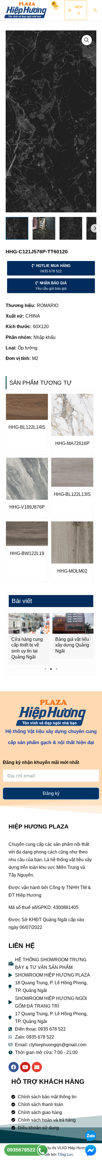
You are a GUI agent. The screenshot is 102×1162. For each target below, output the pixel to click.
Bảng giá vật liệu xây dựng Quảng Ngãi (72, 645)
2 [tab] (51, 668)
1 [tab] (45, 668)
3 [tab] (57, 668)
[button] (15, 638)
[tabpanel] (29, 638)
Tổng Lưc (65, 1154)
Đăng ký (51, 793)
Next (95, 228)
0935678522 (22, 1150)
